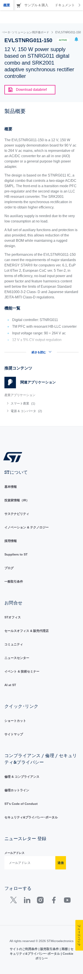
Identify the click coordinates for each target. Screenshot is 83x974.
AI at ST (10, 685)
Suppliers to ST (16, 554)
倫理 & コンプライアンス (21, 776)
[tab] (6, 5)
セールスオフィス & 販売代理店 (26, 631)
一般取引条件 (13, 581)
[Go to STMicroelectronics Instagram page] (40, 901)
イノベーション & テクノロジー (26, 527)
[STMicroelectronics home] (14, 457)
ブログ (9, 568)
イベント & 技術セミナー (21, 671)
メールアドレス (14, 853)
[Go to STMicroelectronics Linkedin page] (27, 901)
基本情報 (10, 486)
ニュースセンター (16, 658)
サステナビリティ (16, 514)
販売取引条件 (49, 949)
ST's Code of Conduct (21, 803)
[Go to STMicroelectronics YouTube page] (67, 901)
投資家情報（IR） (16, 500)
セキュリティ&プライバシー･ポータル (31, 817)
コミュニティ (13, 644)
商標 (65, 949)
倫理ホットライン (16, 790)
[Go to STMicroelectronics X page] (14, 901)
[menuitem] (36, 403)
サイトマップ (13, 734)
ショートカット (15, 720)
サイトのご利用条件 (24, 949)
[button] (76, 40)
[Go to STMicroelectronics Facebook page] (54, 901)
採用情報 (10, 541)
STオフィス (12, 617)
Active (63, 40)
